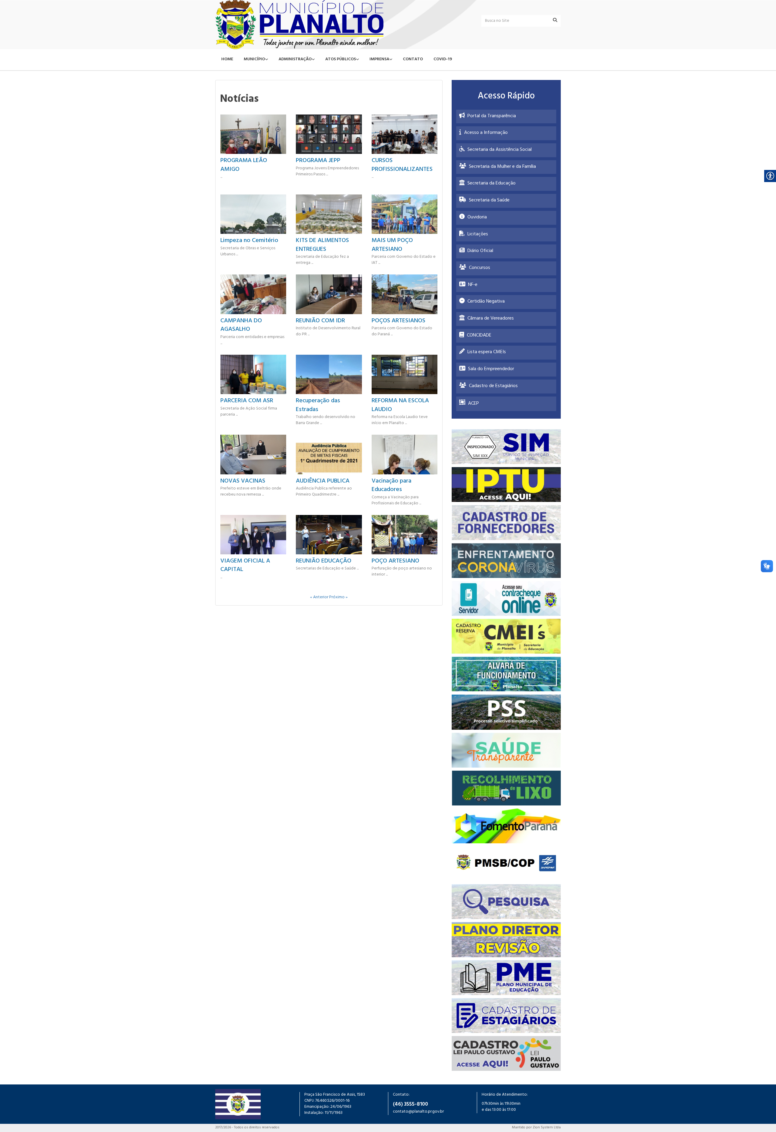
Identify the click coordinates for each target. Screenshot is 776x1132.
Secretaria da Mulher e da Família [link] (502, 166)
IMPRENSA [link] (379, 59)
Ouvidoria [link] (477, 217)
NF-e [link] (472, 285)
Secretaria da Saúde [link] (489, 200)
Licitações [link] (477, 234)
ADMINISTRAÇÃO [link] (295, 59)
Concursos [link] (479, 268)
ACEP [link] (473, 403)
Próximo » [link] (338, 597)
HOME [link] (227, 59)
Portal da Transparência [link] (491, 116)
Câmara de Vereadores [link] (490, 318)
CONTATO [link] (413, 59)
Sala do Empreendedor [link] (491, 369)
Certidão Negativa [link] (486, 301)
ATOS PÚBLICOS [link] (340, 59)
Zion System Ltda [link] (547, 1127)
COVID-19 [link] (442, 59)
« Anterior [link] (319, 597)
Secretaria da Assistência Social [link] (499, 149)
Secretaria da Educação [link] (491, 183)
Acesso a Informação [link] (486, 133)
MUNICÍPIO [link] (254, 59)
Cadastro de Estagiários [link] (493, 386)
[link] (299, 24)
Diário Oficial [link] (480, 251)
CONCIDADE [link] (479, 335)
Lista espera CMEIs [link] (486, 352)
